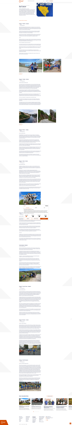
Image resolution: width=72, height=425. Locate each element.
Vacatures (20, 420)
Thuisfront (27, 420)
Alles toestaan (44, 218)
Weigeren (28, 218)
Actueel (37, 2)
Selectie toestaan (36, 218)
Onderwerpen (48, 2)
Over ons (45, 2)
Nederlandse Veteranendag (33, 421)
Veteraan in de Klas (34, 418)
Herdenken (33, 422)
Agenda (20, 419)
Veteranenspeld (34, 419)
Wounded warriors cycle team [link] (26, 5)
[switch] (33, 216)
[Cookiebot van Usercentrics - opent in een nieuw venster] (45, 205)
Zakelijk (20, 421)
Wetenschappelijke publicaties (41, 418)
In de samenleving (41, 2)
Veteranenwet (27, 419)
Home (19, 5)
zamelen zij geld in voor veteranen (23, 20)
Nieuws (22, 5)
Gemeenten (27, 421)
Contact (51, 2)
